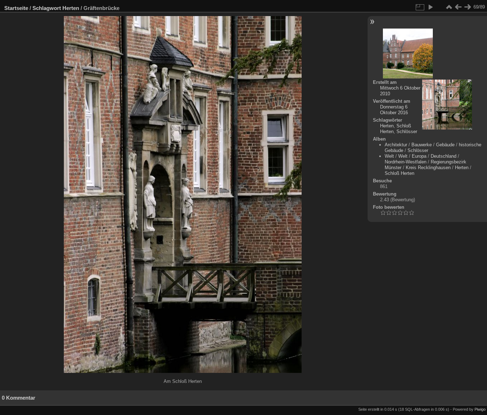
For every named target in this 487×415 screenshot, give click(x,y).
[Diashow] (430, 7)
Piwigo (480, 409)
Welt (389, 156)
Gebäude (445, 144)
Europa (419, 156)
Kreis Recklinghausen (428, 167)
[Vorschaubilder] (448, 7)
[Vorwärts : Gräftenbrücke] (467, 7)
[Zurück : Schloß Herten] (458, 7)
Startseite (16, 8)
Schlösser (406, 131)
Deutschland (443, 156)
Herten (70, 8)
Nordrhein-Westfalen (405, 162)
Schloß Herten (399, 173)
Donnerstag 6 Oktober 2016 (394, 109)
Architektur (396, 144)
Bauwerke (421, 144)
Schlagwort (46, 8)
